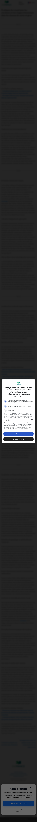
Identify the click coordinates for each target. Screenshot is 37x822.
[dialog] (18, 411)
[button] (18, 410)
